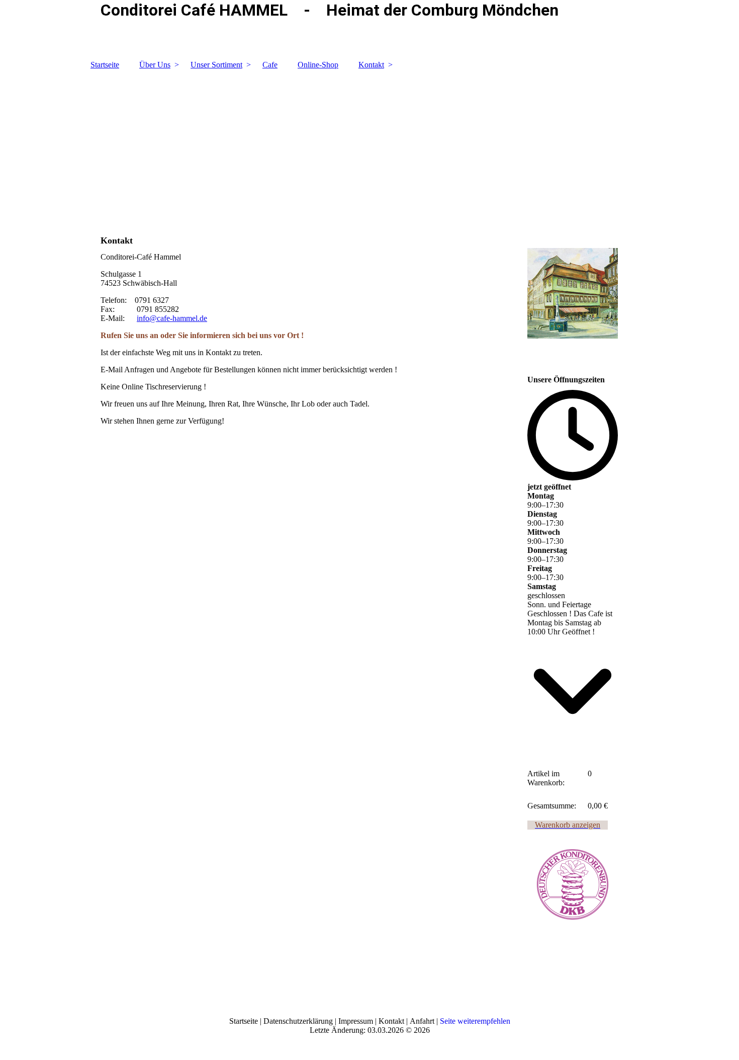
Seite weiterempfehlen (475, 1021)
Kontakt (371, 64)
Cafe (270, 64)
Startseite (104, 64)
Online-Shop (318, 64)
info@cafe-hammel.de (172, 318)
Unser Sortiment (216, 64)
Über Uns (154, 64)
